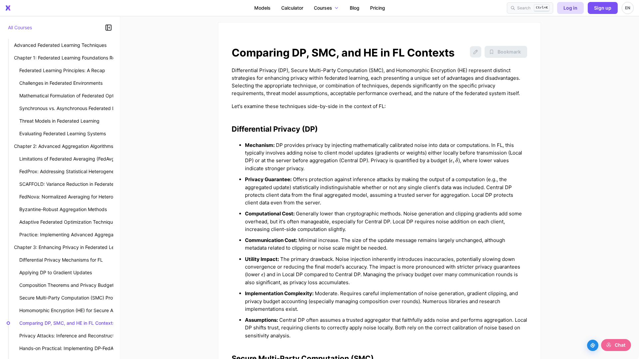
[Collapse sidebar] (108, 27)
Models (262, 8)
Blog (354, 8)
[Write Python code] (592, 345)
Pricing (377, 8)
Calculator (292, 8)
